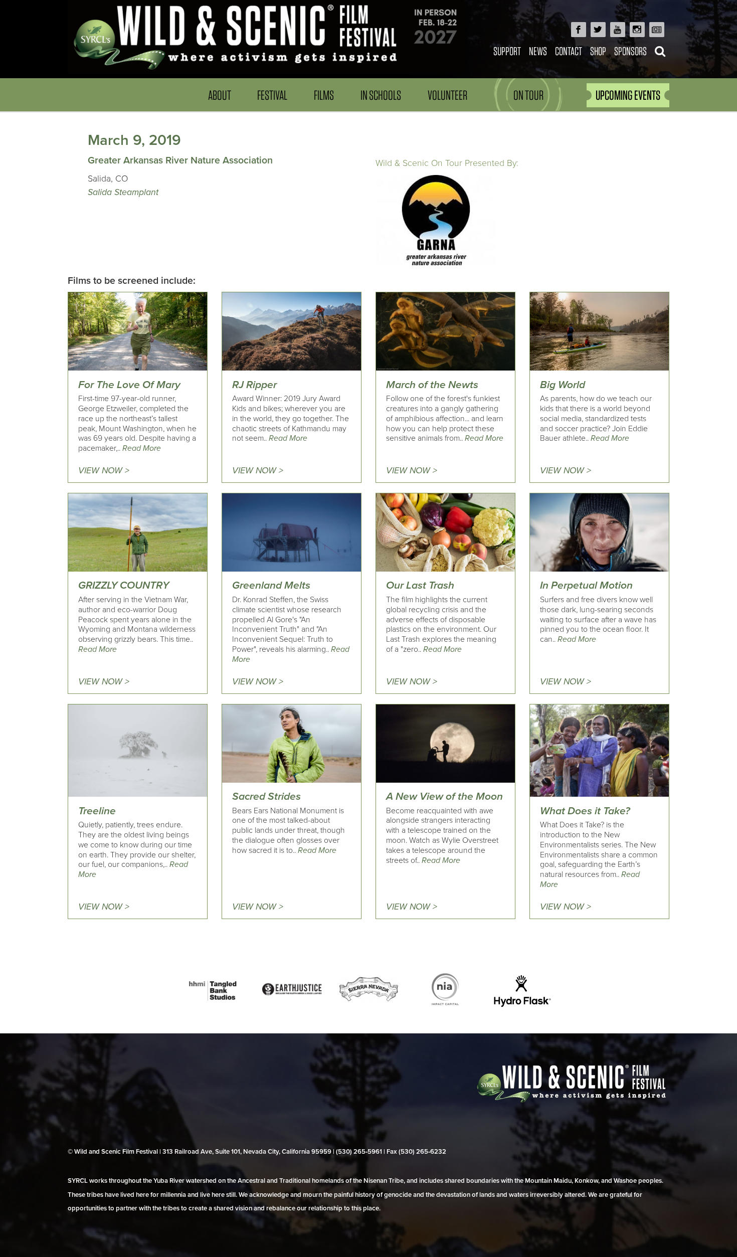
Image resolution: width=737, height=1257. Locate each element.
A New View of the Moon (444, 796)
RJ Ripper (254, 385)
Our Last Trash (420, 585)
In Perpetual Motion (586, 585)
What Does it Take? (585, 811)
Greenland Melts (271, 585)
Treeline (97, 811)
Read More (141, 448)
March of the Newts (432, 385)
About (219, 95)
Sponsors (630, 51)
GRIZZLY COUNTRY (123, 585)
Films (324, 95)
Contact (568, 51)
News (538, 51)
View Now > (103, 470)
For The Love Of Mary (129, 385)
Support (507, 51)
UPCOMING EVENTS (628, 95)
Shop (598, 51)
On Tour (528, 95)
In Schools (380, 95)
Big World (562, 385)
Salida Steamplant (123, 192)
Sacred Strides (266, 796)
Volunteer (447, 95)
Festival (272, 95)
